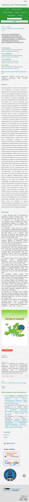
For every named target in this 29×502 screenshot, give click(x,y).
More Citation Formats (8, 376)
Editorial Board (11, 15)
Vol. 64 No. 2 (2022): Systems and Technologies (13, 28)
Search (14, 21)
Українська (6, 434)
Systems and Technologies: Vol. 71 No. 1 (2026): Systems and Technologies (16, 413)
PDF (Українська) (8, 350)
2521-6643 (12, 443)
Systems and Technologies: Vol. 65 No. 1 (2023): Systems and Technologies (16, 402)
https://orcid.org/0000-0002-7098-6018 (10, 51)
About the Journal (16, 9)
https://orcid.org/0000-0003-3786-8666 (10, 57)
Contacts (20, 15)
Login (25, 1)
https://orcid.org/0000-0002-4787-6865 (10, 68)
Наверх (24, 482)
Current (17, 12)
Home (7, 9)
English (5, 437)
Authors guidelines (8, 12)
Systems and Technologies (14, 4)
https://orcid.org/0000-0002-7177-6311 (10, 62)
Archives (24, 12)
